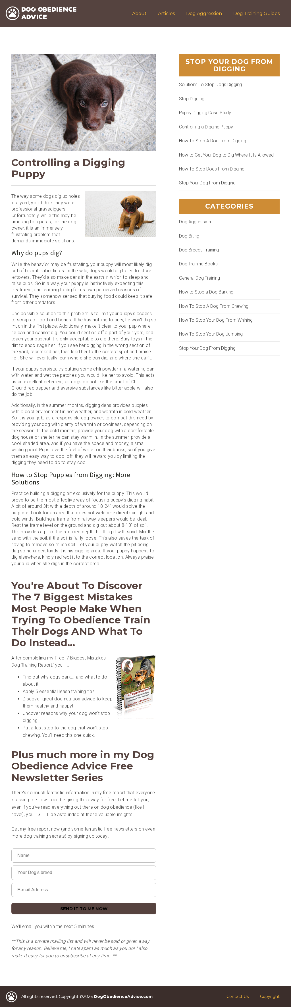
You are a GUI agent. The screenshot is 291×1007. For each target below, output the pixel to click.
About (139, 13)
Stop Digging (191, 98)
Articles (166, 13)
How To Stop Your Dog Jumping (211, 334)
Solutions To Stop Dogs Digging (210, 84)
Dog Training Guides (256, 13)
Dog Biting (189, 236)
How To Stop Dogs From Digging (211, 169)
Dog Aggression (204, 13)
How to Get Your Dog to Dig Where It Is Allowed (226, 155)
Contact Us (237, 996)
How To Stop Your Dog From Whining (216, 320)
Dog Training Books (198, 264)
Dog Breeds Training (199, 250)
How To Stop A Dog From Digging (212, 140)
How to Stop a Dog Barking (206, 292)
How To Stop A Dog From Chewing (213, 306)
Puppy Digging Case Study (205, 112)
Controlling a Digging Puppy (206, 127)
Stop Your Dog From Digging (207, 183)
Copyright (270, 996)
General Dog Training (199, 278)
